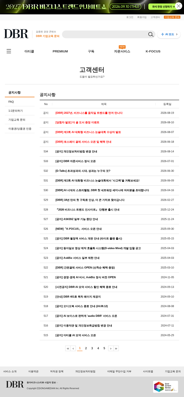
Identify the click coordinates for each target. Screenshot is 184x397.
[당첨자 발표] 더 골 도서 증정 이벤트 (77, 122)
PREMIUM (60, 51)
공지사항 (14, 92)
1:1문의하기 (15, 110)
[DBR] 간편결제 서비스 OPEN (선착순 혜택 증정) (85, 267)
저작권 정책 (56, 371)
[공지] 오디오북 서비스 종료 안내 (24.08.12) (82, 306)
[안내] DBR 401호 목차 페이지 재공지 (78, 296)
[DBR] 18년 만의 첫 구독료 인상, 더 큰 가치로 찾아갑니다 (90, 199)
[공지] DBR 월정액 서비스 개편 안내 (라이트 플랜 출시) (89, 238)
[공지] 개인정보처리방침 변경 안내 (76, 151)
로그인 (129, 17)
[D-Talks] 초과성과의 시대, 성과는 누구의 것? (83, 170)
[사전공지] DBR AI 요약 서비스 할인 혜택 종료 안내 (86, 287)
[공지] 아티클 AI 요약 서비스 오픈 (76, 335)
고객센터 (155, 17)
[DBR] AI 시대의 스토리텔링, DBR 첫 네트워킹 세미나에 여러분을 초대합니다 (102, 190)
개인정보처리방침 (85, 371)
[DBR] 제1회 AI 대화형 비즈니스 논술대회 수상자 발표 (88, 132)
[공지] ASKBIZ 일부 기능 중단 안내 (77, 219)
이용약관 (33, 371)
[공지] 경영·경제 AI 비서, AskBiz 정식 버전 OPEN (86, 277)
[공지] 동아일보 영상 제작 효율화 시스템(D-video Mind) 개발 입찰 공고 (98, 248)
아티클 (29, 51)
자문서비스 (122, 51)
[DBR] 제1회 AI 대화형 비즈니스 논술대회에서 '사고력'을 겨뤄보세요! (97, 180)
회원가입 (142, 17)
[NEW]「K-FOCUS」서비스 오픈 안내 (79, 228)
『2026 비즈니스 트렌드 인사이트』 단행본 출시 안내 (87, 209)
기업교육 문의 (172, 17)
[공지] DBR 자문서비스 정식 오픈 (76, 161)
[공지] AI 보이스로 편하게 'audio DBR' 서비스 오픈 (86, 315)
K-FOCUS (153, 51)
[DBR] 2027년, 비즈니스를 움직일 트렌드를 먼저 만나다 (89, 112)
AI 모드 (169, 34)
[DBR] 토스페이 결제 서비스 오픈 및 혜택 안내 (83, 141)
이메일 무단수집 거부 (119, 371)
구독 (91, 51)
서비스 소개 (10, 371)
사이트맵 (148, 371)
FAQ (11, 101)
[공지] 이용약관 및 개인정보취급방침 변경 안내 (84, 325)
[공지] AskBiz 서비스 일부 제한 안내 (78, 257)
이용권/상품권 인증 (19, 128)
